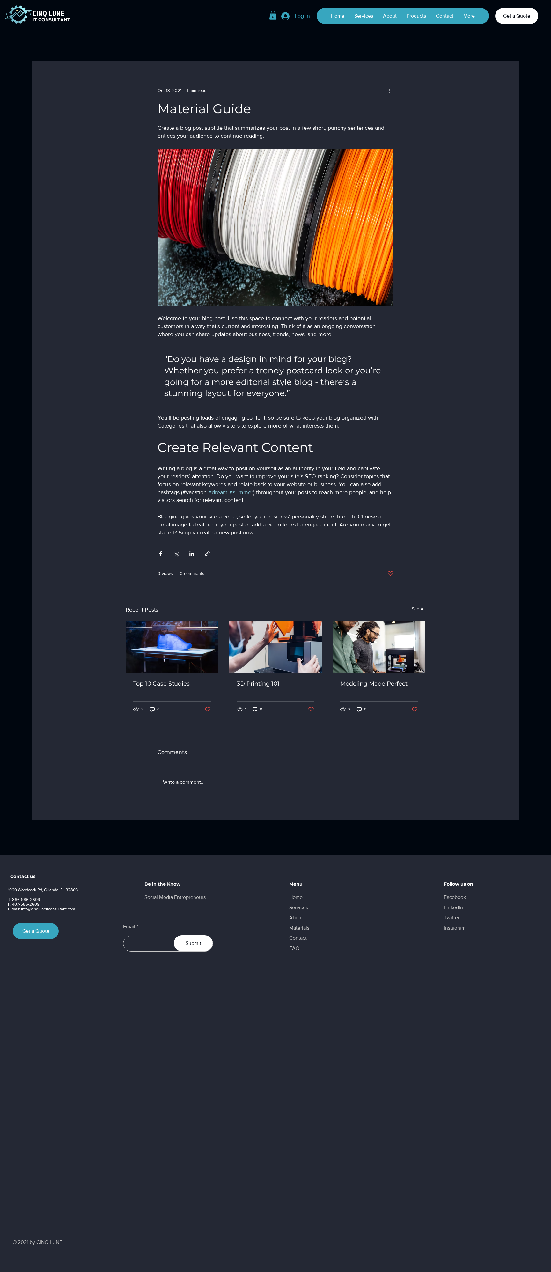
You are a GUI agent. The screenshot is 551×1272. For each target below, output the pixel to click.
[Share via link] (207, 554)
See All (418, 608)
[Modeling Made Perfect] (379, 647)
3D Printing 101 (258, 683)
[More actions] (389, 90)
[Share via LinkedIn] (192, 554)
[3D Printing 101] (275, 647)
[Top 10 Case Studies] (172, 647)
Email (129, 926)
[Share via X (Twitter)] (176, 554)
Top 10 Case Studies (161, 683)
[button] (273, 15)
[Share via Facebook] (161, 554)
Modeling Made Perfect (374, 683)
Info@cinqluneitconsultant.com (48, 909)
